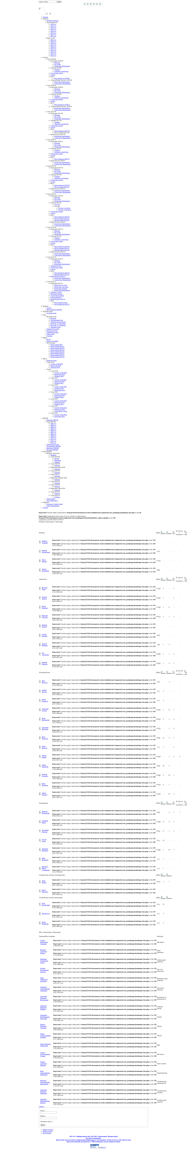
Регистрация (47, 1133)
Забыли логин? (48, 1131)
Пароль (42, 1116)
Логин (42, 1110)
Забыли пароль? (48, 1129)
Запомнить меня (45, 1121)
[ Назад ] (41, 1106)
